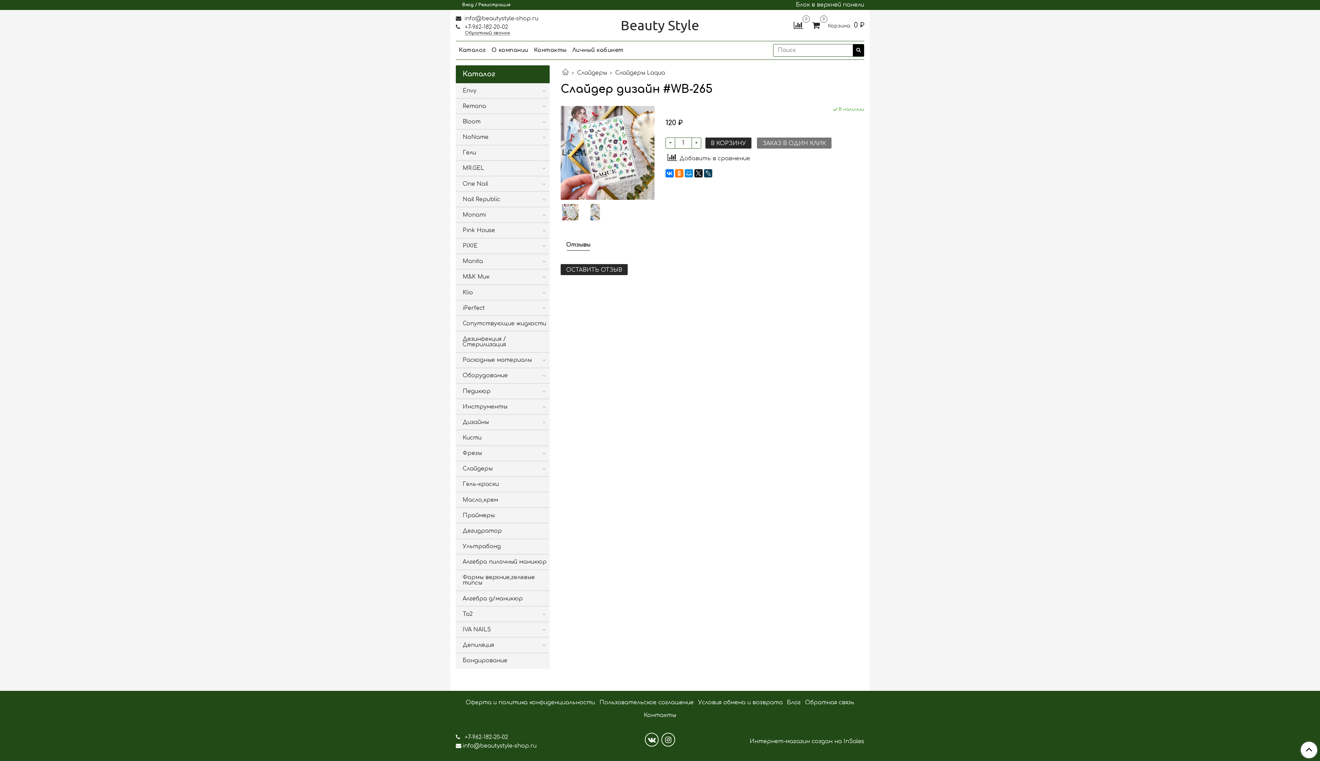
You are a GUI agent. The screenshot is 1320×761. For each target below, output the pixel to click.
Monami (474, 215)
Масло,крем (480, 500)
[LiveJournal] (708, 173)
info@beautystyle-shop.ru (500, 18)
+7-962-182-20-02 (485, 27)
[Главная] (565, 73)
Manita (473, 261)
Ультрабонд (482, 546)
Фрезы (472, 453)
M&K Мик (476, 277)
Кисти (472, 438)
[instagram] (668, 740)
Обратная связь (829, 702)
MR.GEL (473, 168)
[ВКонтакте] (670, 173)
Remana (474, 106)
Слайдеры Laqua (640, 73)
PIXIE (470, 246)
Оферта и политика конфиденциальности (530, 702)
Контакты (550, 50)
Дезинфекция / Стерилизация (484, 342)
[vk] (652, 740)
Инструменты (485, 407)
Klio (468, 293)
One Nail (475, 184)
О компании (510, 50)
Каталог (472, 50)
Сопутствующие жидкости (504, 323)
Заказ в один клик (794, 143)
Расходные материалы (497, 360)
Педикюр (477, 391)
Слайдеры (592, 73)
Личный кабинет (598, 50)
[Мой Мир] (689, 173)
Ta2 (468, 614)
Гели (469, 153)
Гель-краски (481, 484)
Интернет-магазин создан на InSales (807, 741)
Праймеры (479, 515)
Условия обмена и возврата (740, 702)
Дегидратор (482, 531)
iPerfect (474, 308)
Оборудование (485, 375)
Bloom (472, 122)
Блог (794, 702)
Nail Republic (481, 199)
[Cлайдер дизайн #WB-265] (607, 153)
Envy (469, 91)
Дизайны (476, 422)
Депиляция (478, 645)
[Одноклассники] (679, 173)
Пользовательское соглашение (647, 702)
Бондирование (485, 660)
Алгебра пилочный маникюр (505, 562)
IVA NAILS (477, 630)
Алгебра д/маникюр (493, 599)
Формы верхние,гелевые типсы (499, 580)
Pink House (479, 230)
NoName (475, 137)
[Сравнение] (798, 25)
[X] (698, 173)
